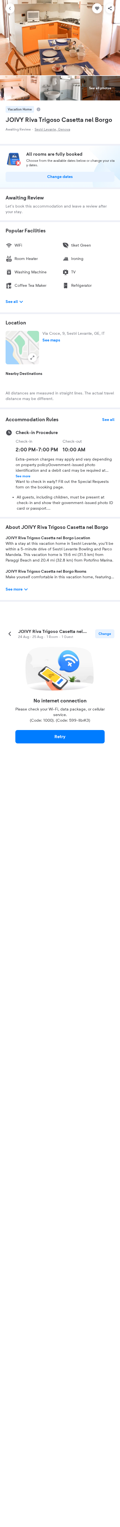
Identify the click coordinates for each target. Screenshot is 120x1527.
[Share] (109, 8)
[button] (22, 347)
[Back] (10, 8)
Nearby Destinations (24, 373)
